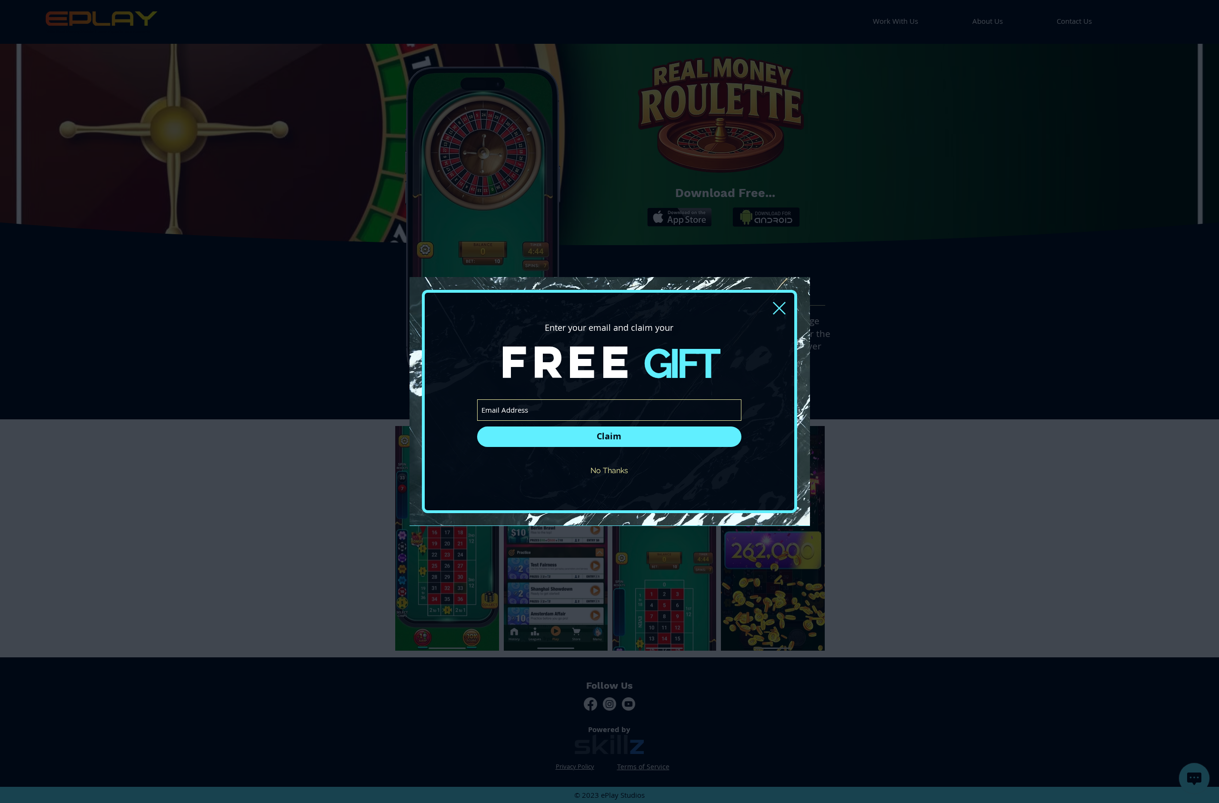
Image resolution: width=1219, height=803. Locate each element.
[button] (779, 308)
